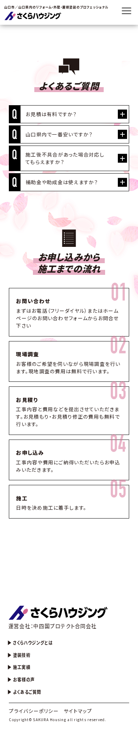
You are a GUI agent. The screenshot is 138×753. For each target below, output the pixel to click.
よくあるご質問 (27, 691)
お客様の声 (24, 679)
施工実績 (21, 666)
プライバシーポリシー (34, 710)
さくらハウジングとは (33, 642)
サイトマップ (78, 710)
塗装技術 (21, 654)
